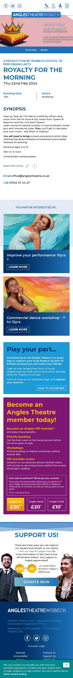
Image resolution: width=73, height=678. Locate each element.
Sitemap (20, 652)
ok (66, 665)
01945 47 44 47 (19, 182)
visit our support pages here (35, 551)
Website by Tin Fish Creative (24, 628)
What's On (49, 659)
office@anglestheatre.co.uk (30, 176)
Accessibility (20, 656)
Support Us (49, 656)
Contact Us (49, 652)
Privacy (20, 659)
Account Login (36, 646)
